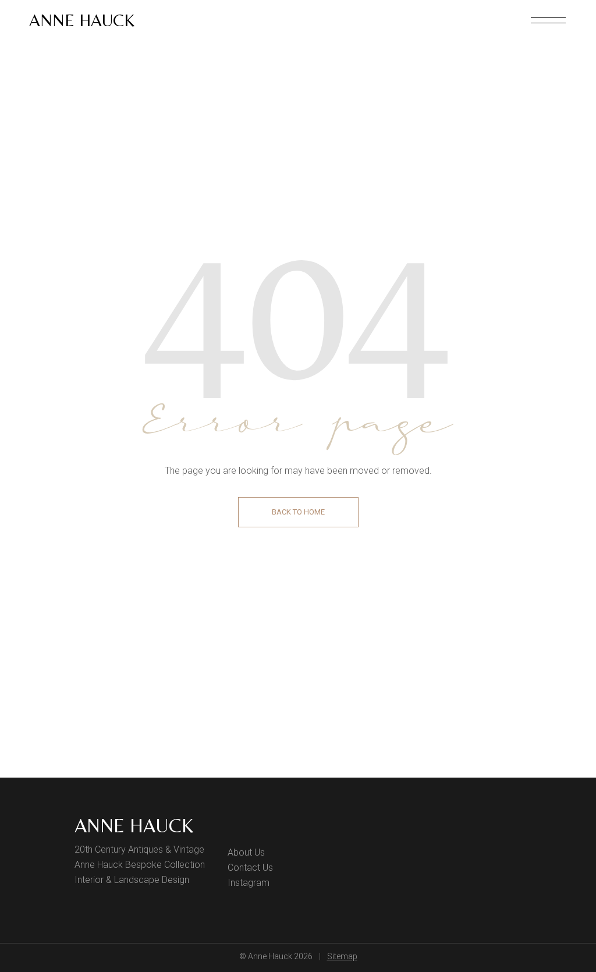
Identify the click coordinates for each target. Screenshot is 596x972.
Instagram (248, 882)
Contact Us (250, 867)
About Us (246, 852)
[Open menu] (548, 20)
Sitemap (342, 956)
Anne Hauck (81, 20)
